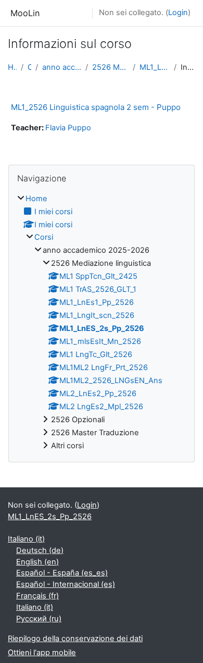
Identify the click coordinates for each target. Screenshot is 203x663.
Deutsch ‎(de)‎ (40, 550)
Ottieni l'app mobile (42, 652)
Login (178, 12)
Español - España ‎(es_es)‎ (62, 573)
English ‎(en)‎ (37, 562)
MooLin (25, 13)
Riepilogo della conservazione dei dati (75, 638)
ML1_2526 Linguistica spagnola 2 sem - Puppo (96, 107)
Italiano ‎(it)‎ (26, 539)
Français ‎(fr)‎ (37, 595)
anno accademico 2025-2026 (61, 67)
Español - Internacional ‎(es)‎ (65, 584)
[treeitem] (101, 322)
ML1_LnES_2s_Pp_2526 (154, 67)
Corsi (29, 67)
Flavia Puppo (68, 127)
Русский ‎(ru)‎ (38, 618)
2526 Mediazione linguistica (110, 67)
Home (12, 67)
